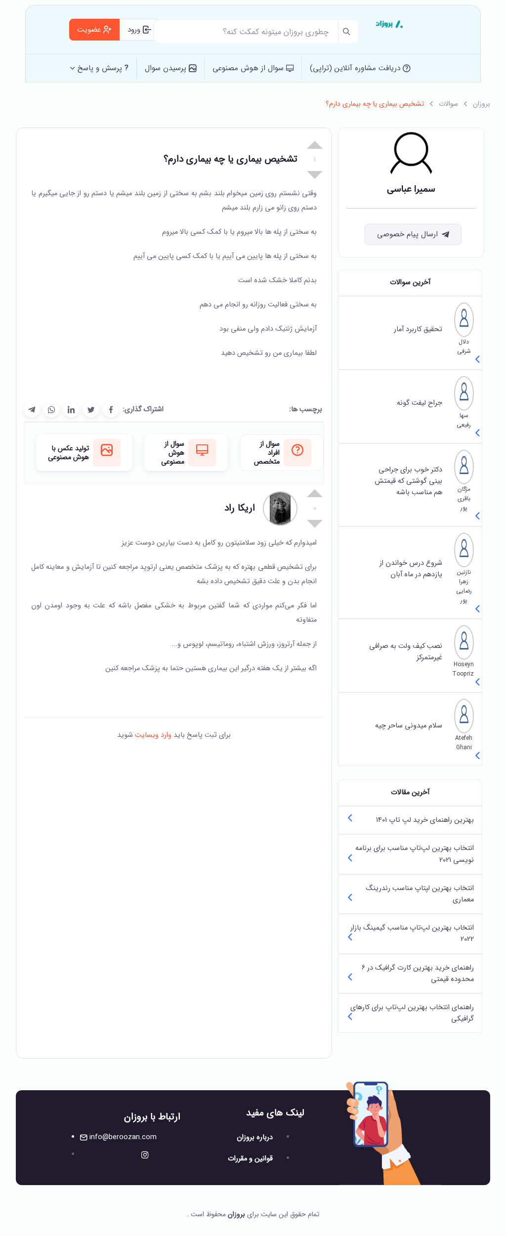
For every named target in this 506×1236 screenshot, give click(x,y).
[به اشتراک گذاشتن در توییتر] (91, 410)
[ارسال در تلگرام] (32, 410)
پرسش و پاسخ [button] (103, 68)
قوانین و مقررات (250, 1158)
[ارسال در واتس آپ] (51, 410)
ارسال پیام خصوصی (407, 234)
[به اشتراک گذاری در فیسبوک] (111, 410)
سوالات (448, 103)
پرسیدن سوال (167, 68)
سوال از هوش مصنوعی (249, 68)
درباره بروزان (255, 1137)
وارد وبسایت (152, 735)
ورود (135, 30)
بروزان (481, 103)
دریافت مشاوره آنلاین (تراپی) (356, 68)
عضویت (90, 30)
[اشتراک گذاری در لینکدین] (71, 410)
